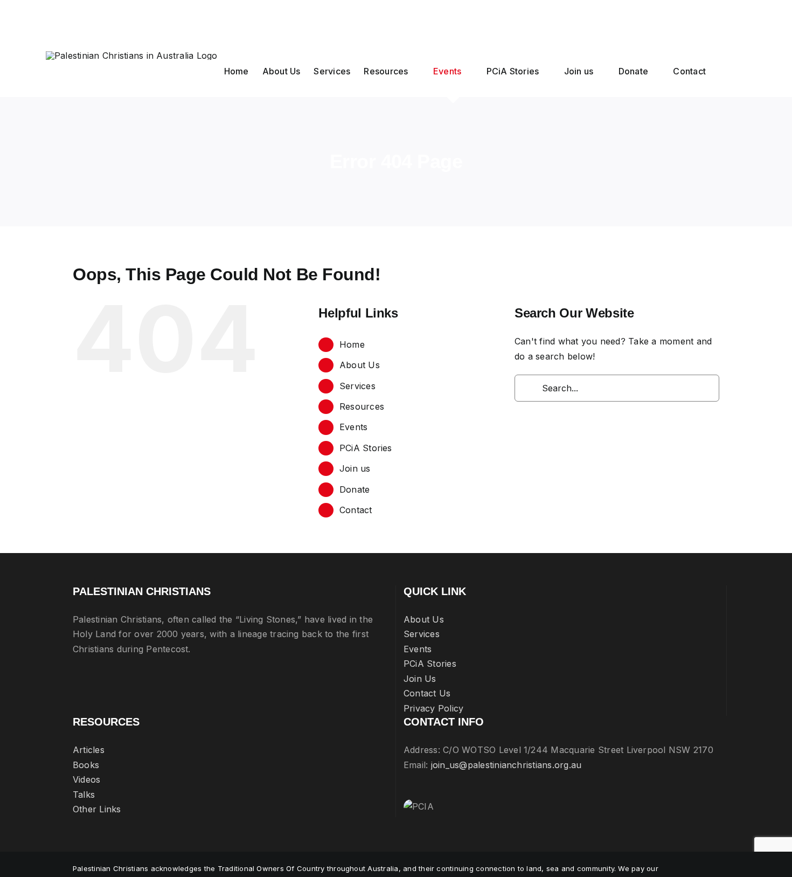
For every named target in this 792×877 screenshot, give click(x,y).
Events (353, 427)
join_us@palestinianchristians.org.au (506, 764)
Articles (89, 749)
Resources (361, 406)
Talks (84, 794)
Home (352, 344)
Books (86, 764)
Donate (354, 489)
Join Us (420, 678)
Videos (86, 779)
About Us (359, 365)
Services (357, 386)
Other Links (97, 809)
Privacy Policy (433, 708)
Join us (355, 468)
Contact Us (427, 693)
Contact (355, 510)
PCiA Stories (365, 448)
